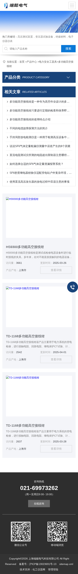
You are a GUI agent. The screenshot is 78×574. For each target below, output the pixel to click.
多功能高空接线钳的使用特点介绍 (30, 119)
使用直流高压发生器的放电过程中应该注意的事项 (39, 181)
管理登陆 (53, 569)
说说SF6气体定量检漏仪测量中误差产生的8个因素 (40, 146)
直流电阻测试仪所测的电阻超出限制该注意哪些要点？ (41, 154)
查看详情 (56, 270)
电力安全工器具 (48, 61)
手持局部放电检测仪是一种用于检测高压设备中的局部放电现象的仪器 (41, 137)
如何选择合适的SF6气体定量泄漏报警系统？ (36, 163)
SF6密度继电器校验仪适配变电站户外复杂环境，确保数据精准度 (41, 172)
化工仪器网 (38, 569)
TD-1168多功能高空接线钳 (25, 336)
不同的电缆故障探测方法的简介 (29, 128)
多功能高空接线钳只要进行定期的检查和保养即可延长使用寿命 (41, 110)
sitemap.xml (66, 564)
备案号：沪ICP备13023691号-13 (37, 564)
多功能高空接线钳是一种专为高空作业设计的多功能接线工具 (41, 101)
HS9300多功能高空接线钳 (25, 247)
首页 (22, 61)
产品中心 (32, 61)
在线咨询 (39, 503)
